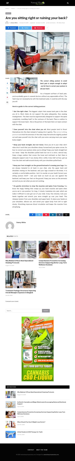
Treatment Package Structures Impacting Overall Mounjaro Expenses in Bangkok (20, 292)
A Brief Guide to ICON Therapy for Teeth (30, 432)
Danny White (14, 22)
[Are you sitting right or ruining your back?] (37, 53)
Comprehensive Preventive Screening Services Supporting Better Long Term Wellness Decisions (53, 263)
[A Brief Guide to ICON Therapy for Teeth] (11, 434)
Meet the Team (41, 450)
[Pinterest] (7, 97)
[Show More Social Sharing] (47, 28)
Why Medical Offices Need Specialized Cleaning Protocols (19, 262)
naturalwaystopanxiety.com (51, 454)
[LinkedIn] (7, 93)
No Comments (52, 22)
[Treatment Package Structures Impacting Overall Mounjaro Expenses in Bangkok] (20, 279)
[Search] (68, 3)
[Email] (7, 102)
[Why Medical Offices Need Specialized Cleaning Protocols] (20, 249)
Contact (31, 450)
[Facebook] (7, 83)
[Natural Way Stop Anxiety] (37, 3)
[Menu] (7, 3)
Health (8, 13)
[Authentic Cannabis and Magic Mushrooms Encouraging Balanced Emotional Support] (11, 404)
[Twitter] (7, 88)
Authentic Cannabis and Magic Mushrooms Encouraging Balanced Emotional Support (41, 403)
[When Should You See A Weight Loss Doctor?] (11, 424)
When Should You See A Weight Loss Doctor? (31, 422)
